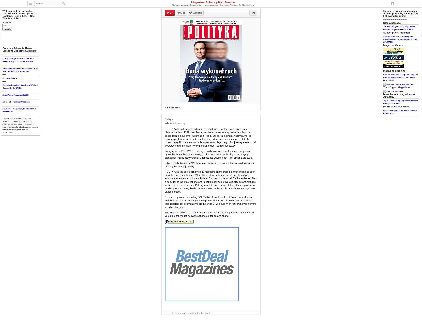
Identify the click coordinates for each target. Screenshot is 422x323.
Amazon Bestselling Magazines (16, 102)
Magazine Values (9, 78)
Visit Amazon (172, 107)
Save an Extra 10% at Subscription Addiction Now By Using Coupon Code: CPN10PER (400, 39)
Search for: (6, 22)
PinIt (169, 13)
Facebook (392, 3)
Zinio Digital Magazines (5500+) (16, 95)
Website (197, 12)
